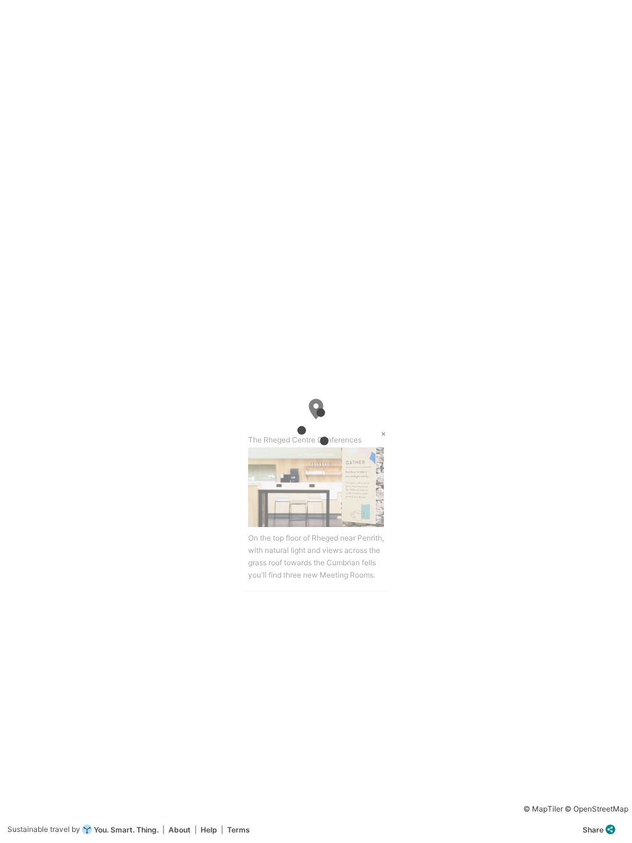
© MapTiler (543, 808)
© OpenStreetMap (596, 808)
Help (209, 829)
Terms (238, 829)
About (179, 829)
